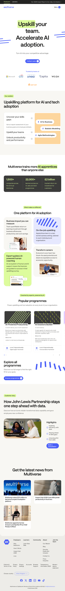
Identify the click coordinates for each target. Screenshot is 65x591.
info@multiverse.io (50, 586)
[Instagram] (34, 580)
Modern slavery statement (55, 566)
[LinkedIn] (30, 580)
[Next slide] (59, 355)
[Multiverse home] (9, 7)
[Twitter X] (26, 580)
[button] (57, 7)
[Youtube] (39, 580)
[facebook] (21, 580)
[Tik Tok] (43, 580)
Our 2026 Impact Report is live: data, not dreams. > (46, 2)
